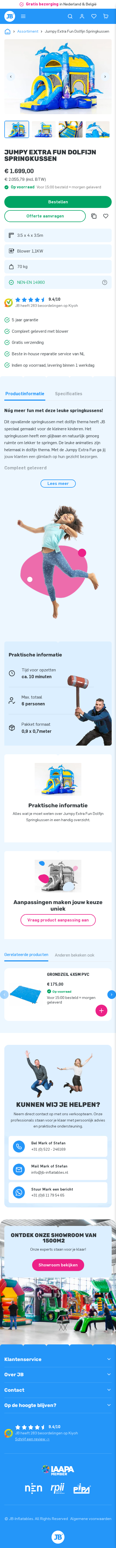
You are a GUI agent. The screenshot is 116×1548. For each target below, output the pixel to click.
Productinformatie (24, 393)
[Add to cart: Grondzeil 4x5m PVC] (101, 1011)
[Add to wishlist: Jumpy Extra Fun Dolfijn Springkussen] (106, 216)
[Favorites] (94, 16)
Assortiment (27, 31)
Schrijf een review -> (32, 1439)
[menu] (23, 16)
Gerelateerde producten (26, 954)
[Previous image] (10, 76)
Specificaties (68, 393)
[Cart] (106, 16)
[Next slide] (111, 994)
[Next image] (105, 76)
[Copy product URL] (94, 216)
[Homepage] (9, 16)
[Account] (82, 16)
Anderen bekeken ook (74, 955)
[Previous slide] (4, 994)
